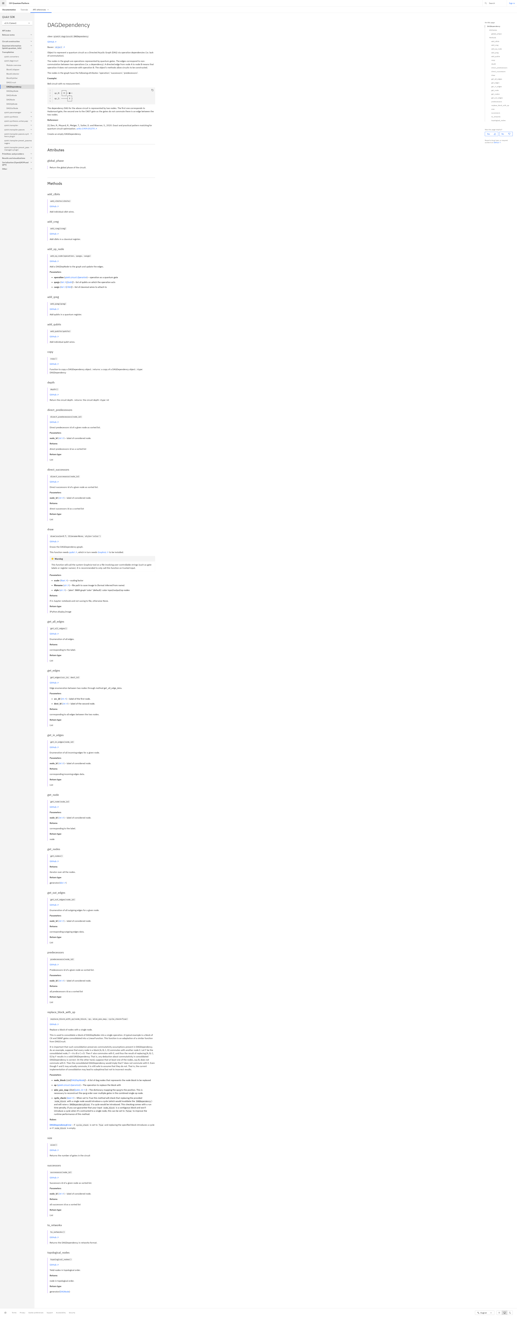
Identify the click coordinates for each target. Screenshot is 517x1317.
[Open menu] (3, 3)
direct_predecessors (499, 68)
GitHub (50, 41)
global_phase (496, 34)
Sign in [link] (512, 3)
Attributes (493, 30)
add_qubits (495, 56)
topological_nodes (498, 120)
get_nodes (495, 94)
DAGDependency (493, 26)
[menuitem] (9, 9)
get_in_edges (496, 87)
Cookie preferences (35, 1313)
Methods (492, 38)
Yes (488, 134)
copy (493, 60)
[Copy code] (152, 90)
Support (50, 1313)
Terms (14, 1313)
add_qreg (495, 53)
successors (495, 113)
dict (62, 882)
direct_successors (498, 71)
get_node (495, 90)
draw (493, 75)
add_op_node (496, 49)
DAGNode (64, 1291)
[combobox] (17, 23)
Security (72, 1313)
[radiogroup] (505, 1313)
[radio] (499, 1313)
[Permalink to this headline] (92, 25)
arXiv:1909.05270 (85, 128)
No (503, 134)
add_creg (494, 45)
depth (493, 64)
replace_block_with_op (500, 105)
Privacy (22, 1313)
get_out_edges (497, 98)
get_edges (495, 83)
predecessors (496, 102)
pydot (72, 552)
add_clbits (495, 41)
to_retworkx (496, 117)
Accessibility (61, 1313)
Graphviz (102, 552)
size (493, 109)
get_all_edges (496, 79)
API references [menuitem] (39, 9)
